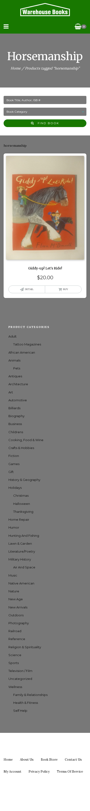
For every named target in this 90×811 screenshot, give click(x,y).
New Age (15, 599)
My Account (12, 772)
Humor (13, 527)
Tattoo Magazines (27, 344)
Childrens (15, 432)
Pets (16, 368)
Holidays (15, 488)
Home (16, 68)
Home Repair (18, 519)
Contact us (73, 760)
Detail (29, 289)
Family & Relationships (30, 695)
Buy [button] (65, 289)
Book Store (49, 760)
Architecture (18, 384)
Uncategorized (20, 679)
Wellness (15, 687)
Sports (13, 663)
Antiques (15, 376)
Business (15, 424)
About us (27, 760)
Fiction (13, 456)
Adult (12, 336)
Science (14, 655)
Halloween (21, 504)
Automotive (17, 400)
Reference (16, 639)
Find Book (46, 123)
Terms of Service (70, 772)
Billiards (14, 408)
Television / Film (20, 671)
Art (10, 392)
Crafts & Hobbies (21, 448)
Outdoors (16, 615)
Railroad (14, 631)
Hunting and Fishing (23, 535)
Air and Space (24, 567)
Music (12, 575)
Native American (21, 583)
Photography (18, 623)
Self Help (20, 710)
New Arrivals (17, 607)
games (13, 464)
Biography (16, 416)
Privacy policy (39, 772)
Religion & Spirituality (24, 647)
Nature (13, 591)
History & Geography (24, 480)
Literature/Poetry (21, 551)
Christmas (21, 495)
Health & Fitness (25, 703)
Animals (14, 360)
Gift (11, 472)
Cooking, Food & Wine (25, 440)
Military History (19, 559)
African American (21, 352)
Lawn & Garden (20, 543)
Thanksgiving (23, 511)
